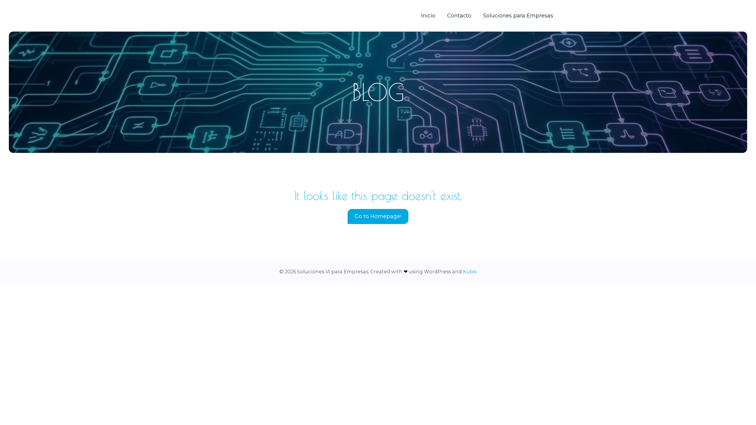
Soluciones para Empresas (518, 15)
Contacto (459, 15)
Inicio (428, 15)
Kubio (470, 271)
